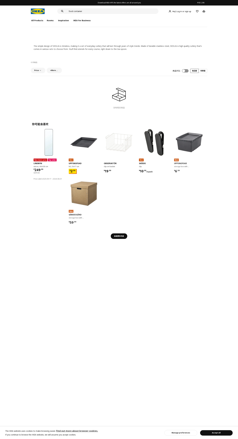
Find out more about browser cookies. (77, 430)
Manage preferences (181, 433)
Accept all (216, 433)
